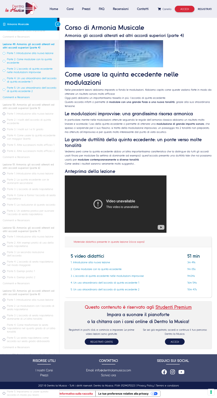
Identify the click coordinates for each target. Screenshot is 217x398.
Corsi (70, 9)
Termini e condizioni (167, 385)
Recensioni (121, 9)
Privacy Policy (145, 385)
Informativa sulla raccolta (76, 393)
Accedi (184, 9)
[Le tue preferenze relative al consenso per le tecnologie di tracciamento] (211, 392)
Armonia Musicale (18, 24)
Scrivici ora (108, 375)
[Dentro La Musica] (21, 8)
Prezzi (86, 9)
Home (54, 9)
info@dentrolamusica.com (113, 370)
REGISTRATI (205, 9)
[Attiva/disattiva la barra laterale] (58, 24)
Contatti (143, 9)
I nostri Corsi (44, 370)
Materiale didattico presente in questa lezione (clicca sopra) (109, 241)
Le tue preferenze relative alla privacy (123, 393)
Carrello (166, 9)
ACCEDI (175, 341)
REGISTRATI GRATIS (101, 341)
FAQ (101, 9)
